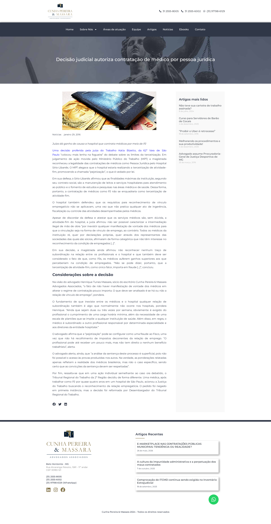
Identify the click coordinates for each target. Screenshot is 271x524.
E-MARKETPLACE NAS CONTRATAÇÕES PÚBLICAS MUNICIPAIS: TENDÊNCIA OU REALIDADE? (169, 445)
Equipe (136, 29)
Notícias (168, 29)
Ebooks (184, 29)
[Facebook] (63, 489)
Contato (200, 29)
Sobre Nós (86, 29)
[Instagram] (55, 489)
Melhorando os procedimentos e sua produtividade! (199, 143)
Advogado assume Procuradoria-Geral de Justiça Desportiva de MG (200, 156)
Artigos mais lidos (193, 99)
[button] (54, 404)
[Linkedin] (48, 489)
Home (70, 29)
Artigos (152, 29)
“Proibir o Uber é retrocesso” (197, 131)
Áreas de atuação (114, 29)
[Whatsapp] (214, 499)
